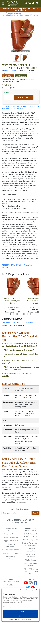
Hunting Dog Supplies (14, 13)
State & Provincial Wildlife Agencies (30, 535)
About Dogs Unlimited (11, 581)
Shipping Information (10, 541)
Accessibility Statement (10, 558)
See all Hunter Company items (13, 108)
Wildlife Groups (30, 560)
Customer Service (10, 534)
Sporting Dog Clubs (30, 540)
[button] (3, 3)
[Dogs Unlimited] (12, 3)
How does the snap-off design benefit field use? (20, 355)
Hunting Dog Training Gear (10, 15)
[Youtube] (26, 584)
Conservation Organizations (30, 550)
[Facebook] (35, 584)
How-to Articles (30, 530)
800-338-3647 (20, 522)
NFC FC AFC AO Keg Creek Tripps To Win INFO (30, 571)
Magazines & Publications (30, 555)
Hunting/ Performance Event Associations (30, 544)
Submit (35, 513)
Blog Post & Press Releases (30, 564)
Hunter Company (10, 71)
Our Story (10, 585)
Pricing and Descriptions (10, 545)
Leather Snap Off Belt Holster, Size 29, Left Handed (12, 301)
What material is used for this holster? (19, 350)
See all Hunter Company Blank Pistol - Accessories (20, 106)
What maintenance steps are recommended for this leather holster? (20, 368)
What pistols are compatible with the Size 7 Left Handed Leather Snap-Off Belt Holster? (20, 344)
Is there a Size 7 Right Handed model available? (17, 361)
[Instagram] (31, 584)
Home (4, 13)
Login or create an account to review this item (18, 322)
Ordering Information (10, 537)
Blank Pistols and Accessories (29, 15)
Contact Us (11, 530)
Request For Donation (10, 553)
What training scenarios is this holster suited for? (18, 374)
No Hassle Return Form (10, 550)
